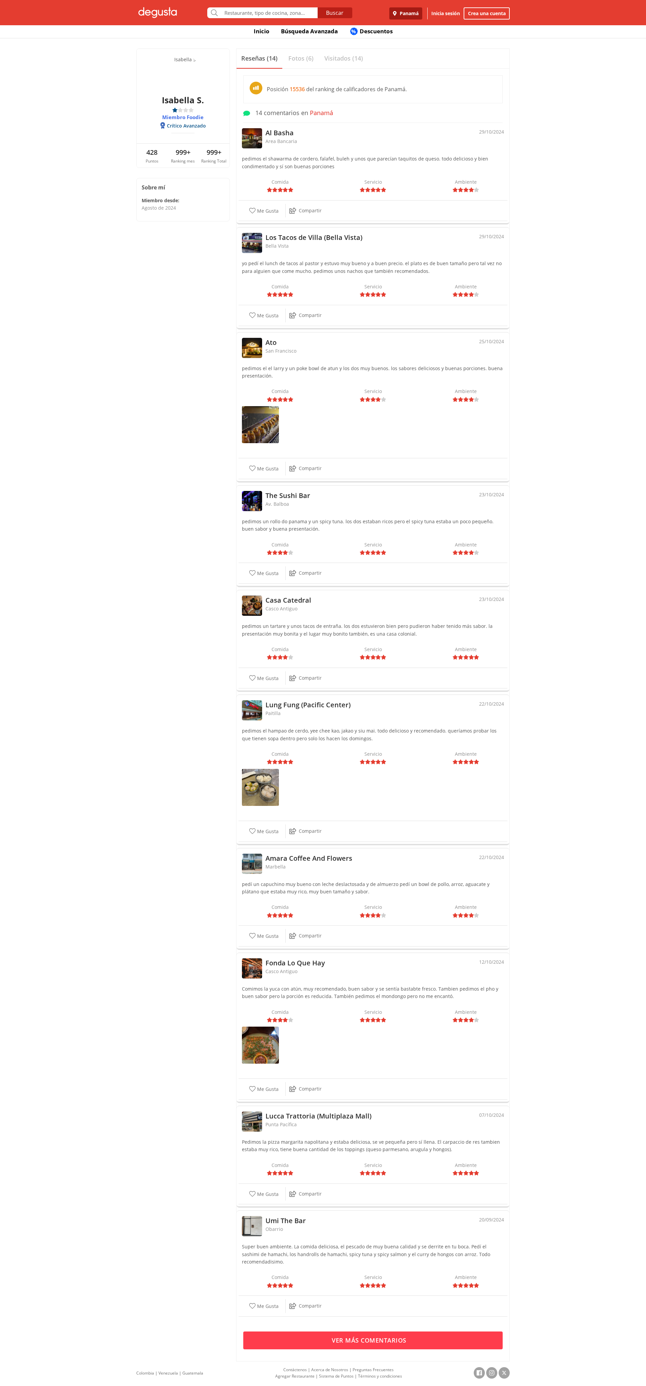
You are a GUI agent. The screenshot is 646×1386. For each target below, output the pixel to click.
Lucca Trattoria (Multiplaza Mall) (318, 1116)
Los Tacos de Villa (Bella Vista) (313, 237)
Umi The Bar (285, 1220)
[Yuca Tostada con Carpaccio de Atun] (260, 1044)
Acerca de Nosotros (329, 1370)
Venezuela (168, 1373)
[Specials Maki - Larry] (260, 424)
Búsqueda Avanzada (309, 31)
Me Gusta (267, 211)
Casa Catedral (288, 600)
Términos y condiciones (380, 1376)
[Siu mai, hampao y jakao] (260, 787)
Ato (271, 342)
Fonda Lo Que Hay (295, 962)
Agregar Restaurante (295, 1376)
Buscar (335, 12)
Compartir (310, 210)
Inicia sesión (445, 13)
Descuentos (372, 31)
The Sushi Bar (287, 495)
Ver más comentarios (370, 1340)
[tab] (259, 59)
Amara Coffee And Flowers (308, 858)
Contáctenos (295, 1370)
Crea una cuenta (487, 13)
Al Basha (279, 132)
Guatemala (192, 1373)
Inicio (262, 31)
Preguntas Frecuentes (373, 1370)
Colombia (145, 1373)
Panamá (408, 13)
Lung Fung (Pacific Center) (308, 704)
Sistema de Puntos (336, 1376)
